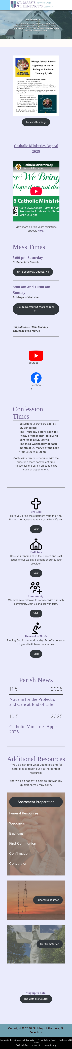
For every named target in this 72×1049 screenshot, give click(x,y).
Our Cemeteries (49, 944)
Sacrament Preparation (36, 802)
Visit (36, 529)
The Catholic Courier (36, 998)
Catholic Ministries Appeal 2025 (34, 729)
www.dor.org (50, 1045)
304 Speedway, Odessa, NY (32, 271)
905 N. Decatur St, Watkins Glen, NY (36, 308)
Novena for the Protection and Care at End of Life (33, 702)
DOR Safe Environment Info (28, 1045)
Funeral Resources (48, 899)
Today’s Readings (36, 122)
